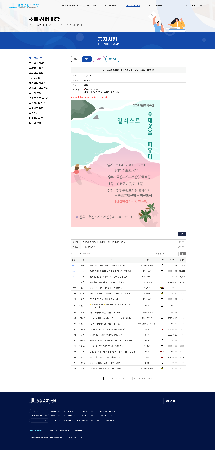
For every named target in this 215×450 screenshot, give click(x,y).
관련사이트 (170, 401)
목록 (182, 234)
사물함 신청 (35, 93)
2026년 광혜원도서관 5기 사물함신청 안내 (106, 362)
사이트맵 (203, 5)
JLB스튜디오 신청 (38, 88)
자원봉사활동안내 (38, 103)
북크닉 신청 (35, 123)
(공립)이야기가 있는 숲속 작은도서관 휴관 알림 (107, 265)
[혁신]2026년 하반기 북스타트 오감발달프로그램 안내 (110, 293)
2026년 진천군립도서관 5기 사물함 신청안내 (106, 368)
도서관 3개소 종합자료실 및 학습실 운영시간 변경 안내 (110, 271)
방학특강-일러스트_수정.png (96, 89)
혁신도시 (112, 59)
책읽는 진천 (110, 5)
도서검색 (91, 5)
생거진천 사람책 (37, 83)
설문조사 (33, 113)
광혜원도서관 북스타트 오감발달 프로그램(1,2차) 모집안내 (112, 340)
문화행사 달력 (36, 68)
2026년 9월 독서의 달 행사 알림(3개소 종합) (106, 335)
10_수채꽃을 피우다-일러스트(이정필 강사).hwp (103, 92)
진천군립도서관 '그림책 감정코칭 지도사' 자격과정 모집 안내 (112, 351)
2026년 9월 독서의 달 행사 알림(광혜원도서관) (107, 329)
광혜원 (98, 59)
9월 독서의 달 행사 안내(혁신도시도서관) (105, 323)
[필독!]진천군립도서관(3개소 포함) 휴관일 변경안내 (109, 276)
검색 (182, 253)
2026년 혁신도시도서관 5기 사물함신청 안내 (106, 346)
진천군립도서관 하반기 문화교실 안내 (104, 299)
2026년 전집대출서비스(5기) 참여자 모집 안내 (107, 287)
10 (139, 378)
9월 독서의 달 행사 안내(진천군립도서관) (105, 312)
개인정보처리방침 (36, 430)
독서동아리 (34, 78)
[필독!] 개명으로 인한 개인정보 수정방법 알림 (107, 282)
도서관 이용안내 (70, 5)
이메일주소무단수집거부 (59, 430)
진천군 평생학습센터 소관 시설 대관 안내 (105, 357)
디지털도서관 (155, 5)
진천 (87, 59)
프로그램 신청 (36, 73)
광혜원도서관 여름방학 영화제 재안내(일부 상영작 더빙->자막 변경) (105, 242)
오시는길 (78, 430)
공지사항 (33, 57)
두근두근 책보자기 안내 (90, 247)
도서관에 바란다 (37, 62)
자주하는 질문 (36, 108)
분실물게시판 (36, 118)
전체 (75, 59)
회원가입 (195, 5)
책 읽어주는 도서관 (38, 98)
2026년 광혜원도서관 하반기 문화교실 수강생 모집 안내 (111, 318)
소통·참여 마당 (133, 5)
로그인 (188, 5)
